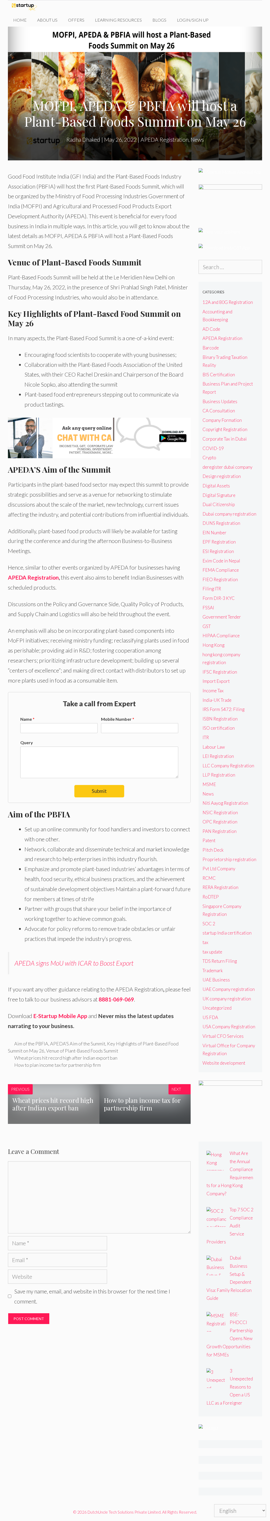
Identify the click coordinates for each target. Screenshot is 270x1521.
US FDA (210, 1017)
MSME (209, 784)
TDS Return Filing (219, 961)
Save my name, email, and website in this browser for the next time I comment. (92, 1296)
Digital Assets (216, 485)
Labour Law (213, 747)
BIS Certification (218, 374)
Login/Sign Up (193, 19)
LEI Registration (218, 756)
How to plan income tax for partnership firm (57, 1065)
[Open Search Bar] (222, 20)
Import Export (216, 681)
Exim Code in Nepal (221, 561)
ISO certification (218, 728)
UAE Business (216, 979)
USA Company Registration (228, 1026)
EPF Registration (219, 542)
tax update (212, 952)
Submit (99, 791)
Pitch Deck (213, 850)
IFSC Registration (219, 672)
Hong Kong (213, 645)
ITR (205, 737)
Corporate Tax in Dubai (224, 439)
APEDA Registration (165, 139)
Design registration (221, 476)
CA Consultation (218, 410)
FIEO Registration (220, 579)
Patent (208, 840)
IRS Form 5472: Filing (223, 709)
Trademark (212, 970)
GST (206, 626)
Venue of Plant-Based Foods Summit (82, 1051)
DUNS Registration (221, 523)
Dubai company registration (229, 514)
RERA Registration (220, 887)
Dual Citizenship (218, 504)
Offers (76, 19)
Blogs (159, 19)
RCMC (209, 878)
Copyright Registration (224, 429)
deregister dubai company (227, 467)
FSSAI (208, 607)
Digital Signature (218, 495)
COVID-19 (213, 448)
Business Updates (219, 401)
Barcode (210, 347)
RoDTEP (210, 897)
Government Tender (221, 617)
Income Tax (213, 690)
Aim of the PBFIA (31, 1043)
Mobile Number (117, 719)
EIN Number (214, 532)
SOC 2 (208, 923)
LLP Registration (218, 775)
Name (27, 719)
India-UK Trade (217, 700)
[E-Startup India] (26, 6)
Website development (223, 1063)
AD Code (211, 329)
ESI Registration (218, 551)
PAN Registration (219, 831)
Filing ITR (211, 588)
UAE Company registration (228, 989)
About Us (47, 19)
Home (20, 19)
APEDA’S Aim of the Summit (77, 1043)
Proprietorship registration (229, 859)
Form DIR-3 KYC (218, 598)
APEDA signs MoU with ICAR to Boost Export (74, 963)
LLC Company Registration (228, 765)
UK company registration (226, 998)
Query (26, 742)
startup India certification (227, 933)
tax (205, 942)
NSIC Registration (220, 812)
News (197, 139)
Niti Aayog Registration (225, 803)
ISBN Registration (220, 719)
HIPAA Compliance (221, 635)
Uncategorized (217, 1008)
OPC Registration (219, 821)
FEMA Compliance (220, 570)
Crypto (209, 457)
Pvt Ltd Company (218, 868)
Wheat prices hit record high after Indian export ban (65, 1058)
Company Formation (222, 420)
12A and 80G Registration (227, 302)
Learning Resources (118, 19)
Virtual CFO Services (223, 1036)
